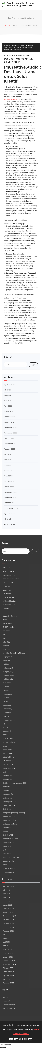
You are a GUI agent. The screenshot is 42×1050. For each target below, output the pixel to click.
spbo (5, 864)
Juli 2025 (7, 454)
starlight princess (9, 868)
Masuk (5, 997)
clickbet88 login (9, 605)
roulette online (9, 720)
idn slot (6, 634)
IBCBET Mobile (8, 627)
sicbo (5, 746)
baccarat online (9, 575)
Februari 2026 (9, 417)
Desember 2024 (10, 492)
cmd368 (6, 608)
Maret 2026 (8, 411)
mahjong (6, 664)
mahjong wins (8, 679)
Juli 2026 (7, 390)
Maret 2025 (8, 476)
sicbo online (7, 753)
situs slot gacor (9, 764)
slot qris (6, 831)
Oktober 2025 (9, 438)
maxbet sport (8, 694)
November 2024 (10, 497)
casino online (8, 582)
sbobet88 (7, 731)
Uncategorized (18, 45)
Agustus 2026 (9, 384)
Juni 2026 (7, 395)
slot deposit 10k (9, 801)
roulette (6, 716)
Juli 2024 (7, 519)
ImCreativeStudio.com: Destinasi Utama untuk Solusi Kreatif (18, 58)
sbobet (6, 727)
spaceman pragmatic (11, 857)
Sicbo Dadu (7, 749)
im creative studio (26, 48)
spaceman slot (8, 861)
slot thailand (8, 846)
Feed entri (7, 1001)
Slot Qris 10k (8, 835)
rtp (4, 723)
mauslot (6, 686)
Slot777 (6, 850)
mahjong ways (8, 671)
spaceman (7, 853)
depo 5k (6, 612)
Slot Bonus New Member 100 (14, 783)
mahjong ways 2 (9, 675)
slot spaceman (8, 842)
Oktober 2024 (9, 503)
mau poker (7, 683)
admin (7, 45)
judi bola (6, 645)
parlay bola (7, 701)
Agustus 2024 (9, 513)
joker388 (6, 642)
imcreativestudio (10, 50)
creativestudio (14, 48)
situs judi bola (8, 757)
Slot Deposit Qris (9, 805)
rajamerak (7, 712)
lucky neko (7, 660)
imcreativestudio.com (12, 99)
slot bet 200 (7, 779)
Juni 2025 (7, 460)
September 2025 (11, 443)
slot (4, 772)
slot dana (6, 787)
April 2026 (8, 406)
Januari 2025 (9, 486)
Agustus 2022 (9, 524)
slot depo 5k (8, 794)
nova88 (6, 697)
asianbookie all (8, 571)
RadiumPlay (7, 709)
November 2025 (10, 433)
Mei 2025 (8, 465)
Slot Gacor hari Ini (10, 816)
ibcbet (5, 619)
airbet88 (6, 567)
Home (7, 25)
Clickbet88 (7, 593)
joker (5, 638)
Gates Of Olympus (10, 616)
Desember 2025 (10, 427)
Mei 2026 (8, 400)
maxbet (6, 690)
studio (18, 50)
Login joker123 (8, 657)
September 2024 (11, 508)
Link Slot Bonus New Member (14, 653)
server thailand (9, 742)
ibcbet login (7, 623)
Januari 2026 (9, 422)
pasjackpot (7, 705)
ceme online (8, 586)
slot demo (7, 790)
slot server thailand (10, 838)
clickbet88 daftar (9, 601)
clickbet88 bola (9, 597)
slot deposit (7, 798)
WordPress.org (9, 1008)
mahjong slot (8, 668)
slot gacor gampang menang (14, 812)
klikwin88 (6, 649)
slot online (7, 827)
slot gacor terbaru (10, 824)
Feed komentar (9, 1004)
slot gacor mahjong (10, 820)
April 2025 (8, 470)
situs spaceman (9, 768)
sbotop (6, 735)
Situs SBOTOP (8, 761)
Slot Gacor (7, 809)
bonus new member (11, 579)
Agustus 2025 (9, 449)
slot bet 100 (7, 775)
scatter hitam (8, 738)
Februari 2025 (9, 481)
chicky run (7, 590)
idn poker (6, 631)
